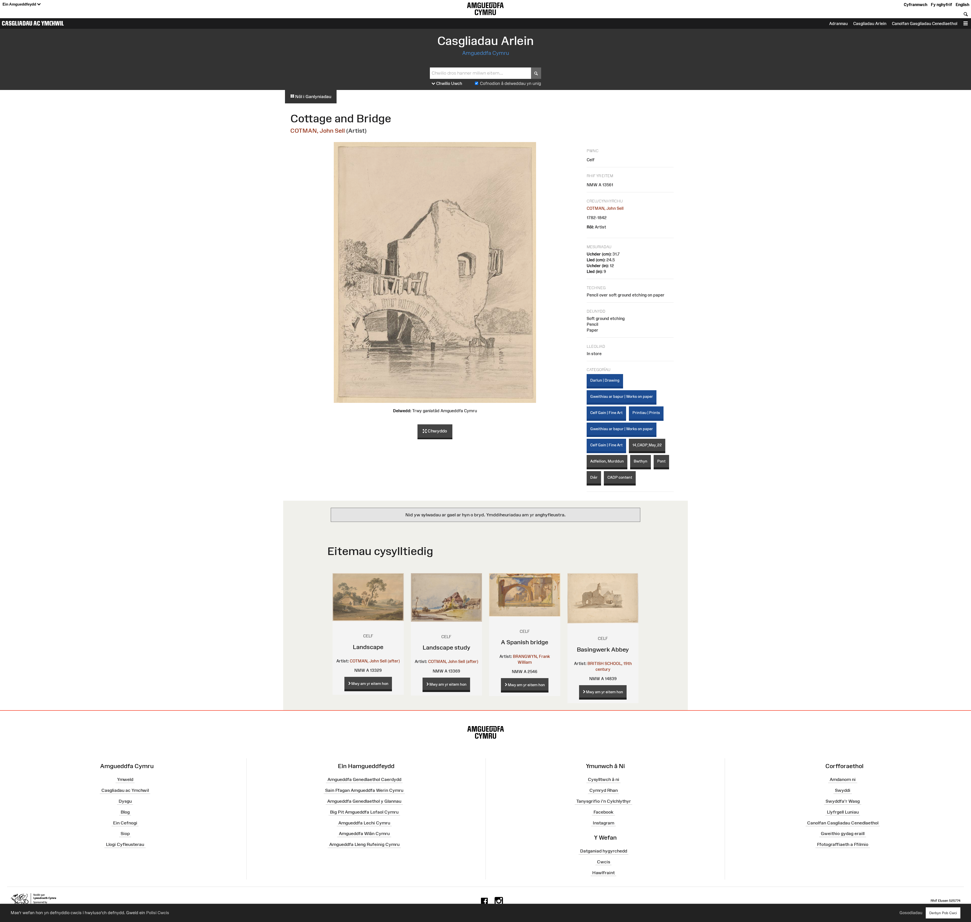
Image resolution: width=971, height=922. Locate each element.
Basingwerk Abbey (603, 649)
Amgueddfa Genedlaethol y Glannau (364, 801)
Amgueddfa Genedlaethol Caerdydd (364, 779)
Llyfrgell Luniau (843, 812)
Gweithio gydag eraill (843, 833)
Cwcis (603, 861)
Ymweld (125, 779)
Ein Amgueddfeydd (20, 4)
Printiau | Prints (646, 412)
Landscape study (446, 647)
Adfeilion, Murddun (607, 461)
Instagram (603, 822)
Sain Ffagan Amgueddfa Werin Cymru (364, 790)
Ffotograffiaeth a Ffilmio (842, 844)
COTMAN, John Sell (317, 130)
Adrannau (838, 23)
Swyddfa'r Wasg (843, 801)
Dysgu (125, 801)
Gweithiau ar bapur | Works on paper (621, 396)
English (962, 4)
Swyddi (842, 790)
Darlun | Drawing (605, 380)
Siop (125, 833)
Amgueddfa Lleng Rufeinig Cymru (364, 844)
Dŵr (594, 477)
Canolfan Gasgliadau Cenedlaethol (924, 23)
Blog (125, 812)
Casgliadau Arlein (869, 23)
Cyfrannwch (915, 4)
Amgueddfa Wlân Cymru (364, 833)
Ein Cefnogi (125, 822)
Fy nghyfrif (941, 4)
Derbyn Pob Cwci (943, 913)
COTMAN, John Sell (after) (375, 661)
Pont (661, 461)
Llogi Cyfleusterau (125, 844)
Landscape (368, 646)
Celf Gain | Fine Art (606, 412)
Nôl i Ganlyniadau (312, 96)
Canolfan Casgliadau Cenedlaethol (842, 822)
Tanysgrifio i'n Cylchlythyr (603, 801)
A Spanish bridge (524, 642)
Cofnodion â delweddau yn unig (510, 83)
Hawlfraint (603, 872)
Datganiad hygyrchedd (603, 851)
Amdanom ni (843, 779)
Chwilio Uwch (448, 83)
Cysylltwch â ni (603, 779)
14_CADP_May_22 (647, 445)
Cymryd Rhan (603, 790)
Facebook (603, 812)
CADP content (619, 477)
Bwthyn (640, 461)
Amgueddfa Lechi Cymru (364, 822)
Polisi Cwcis (157, 912)
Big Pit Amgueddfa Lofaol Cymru (364, 812)
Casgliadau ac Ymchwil (33, 23)
